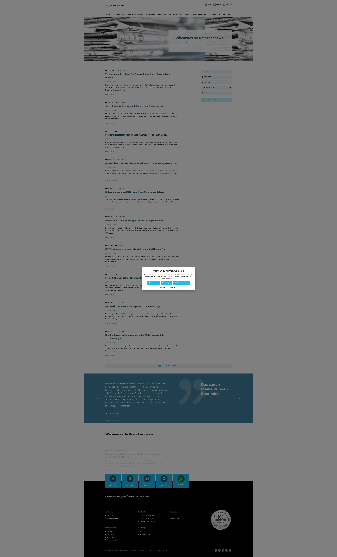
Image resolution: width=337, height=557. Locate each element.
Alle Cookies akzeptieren (181, 283)
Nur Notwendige (153, 283)
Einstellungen (166, 283)
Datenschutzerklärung (172, 287)
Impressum (162, 287)
